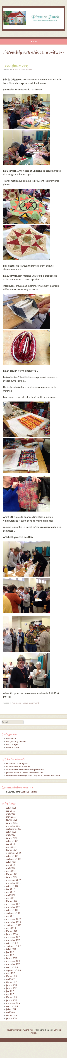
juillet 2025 (11, 832)
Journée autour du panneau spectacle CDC (25, 773)
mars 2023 (11, 871)
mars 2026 (11, 817)
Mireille (29, 69)
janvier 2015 (11, 1000)
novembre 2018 (13, 964)
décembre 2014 (13, 1003)
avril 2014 (10, 1012)
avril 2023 (10, 868)
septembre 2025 (13, 829)
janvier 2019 (11, 958)
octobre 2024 (12, 841)
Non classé (16, 703)
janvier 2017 (11, 985)
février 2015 (11, 997)
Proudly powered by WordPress (19, 1030)
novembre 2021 (13, 907)
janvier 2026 (12, 823)
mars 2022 (11, 898)
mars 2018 (10, 973)
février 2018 (11, 976)
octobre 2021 (12, 910)
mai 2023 (10, 865)
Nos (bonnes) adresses (16, 741)
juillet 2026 (11, 808)
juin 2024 (10, 844)
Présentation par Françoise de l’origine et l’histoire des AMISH (33, 775)
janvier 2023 (11, 877)
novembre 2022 (13, 883)
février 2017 (11, 982)
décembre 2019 (13, 937)
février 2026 (11, 820)
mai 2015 (10, 994)
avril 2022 (10, 895)
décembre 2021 (13, 904)
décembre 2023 (13, 853)
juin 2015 (10, 991)
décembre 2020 (13, 919)
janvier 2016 (11, 988)
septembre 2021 (13, 913)
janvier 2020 (12, 934)
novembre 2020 (13, 922)
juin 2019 (10, 952)
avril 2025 (10, 835)
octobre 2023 (12, 856)
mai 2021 (10, 916)
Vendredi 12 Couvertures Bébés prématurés (25, 769)
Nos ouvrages (12, 744)
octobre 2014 (12, 1006)
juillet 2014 (11, 1009)
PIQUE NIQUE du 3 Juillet (17, 763)
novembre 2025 (13, 826)
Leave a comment (31, 703)
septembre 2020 (13, 925)
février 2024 (11, 850)
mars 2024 (11, 847)
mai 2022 (10, 892)
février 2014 (11, 1015)
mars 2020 (11, 928)
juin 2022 (10, 889)
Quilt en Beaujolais (28, 792)
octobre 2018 (12, 967)
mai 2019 (10, 955)
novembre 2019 (13, 940)
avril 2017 (10, 979)
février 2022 (11, 901)
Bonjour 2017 (16, 65)
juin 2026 (10, 811)
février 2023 (11, 874)
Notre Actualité (12, 747)
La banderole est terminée (18, 766)
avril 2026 (10, 814)
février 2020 (11, 931)
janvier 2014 (11, 1018)
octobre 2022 (12, 886)
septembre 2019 (13, 946)
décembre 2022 (13, 880)
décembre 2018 (13, 961)
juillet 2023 (11, 862)
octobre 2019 (12, 943)
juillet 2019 (11, 949)
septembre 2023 (13, 859)
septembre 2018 (13, 970)
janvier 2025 (11, 838)
